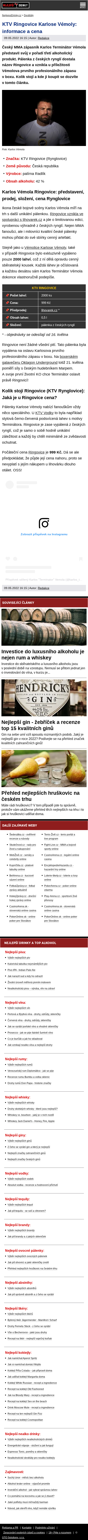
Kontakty (27, 1527)
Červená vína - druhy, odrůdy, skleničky (29, 1020)
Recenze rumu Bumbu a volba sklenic (29, 1077)
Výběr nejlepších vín (19, 1008)
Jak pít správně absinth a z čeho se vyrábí (31, 1294)
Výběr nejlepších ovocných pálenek (27, 1256)
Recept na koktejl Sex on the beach (27, 1401)
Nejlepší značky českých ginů (24, 1159)
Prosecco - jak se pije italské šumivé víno (30, 1032)
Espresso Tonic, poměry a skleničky (27, 1451)
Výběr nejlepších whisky (21, 1102)
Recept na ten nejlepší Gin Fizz (25, 1413)
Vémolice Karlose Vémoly (45, 248)
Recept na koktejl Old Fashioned (26, 1389)
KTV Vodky (44, 413)
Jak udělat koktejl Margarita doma (26, 1376)
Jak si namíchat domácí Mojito (24, 1364)
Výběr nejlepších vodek (21, 1178)
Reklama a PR (10, 1527)
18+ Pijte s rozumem (60, 1532)
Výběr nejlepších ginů (20, 1140)
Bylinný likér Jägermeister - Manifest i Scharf (32, 1320)
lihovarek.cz (49, 310)
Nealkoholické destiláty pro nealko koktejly (31, 1457)
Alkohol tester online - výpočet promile (29, 1483)
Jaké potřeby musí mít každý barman (28, 1502)
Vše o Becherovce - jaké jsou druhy (27, 1332)
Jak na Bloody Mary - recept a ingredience (31, 1395)
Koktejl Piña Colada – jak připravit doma (30, 1370)
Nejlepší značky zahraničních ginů (27, 1153)
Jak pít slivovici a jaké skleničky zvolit (28, 1262)
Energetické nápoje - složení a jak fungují (30, 1445)
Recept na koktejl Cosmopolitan (25, 1419)
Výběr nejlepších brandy (21, 1230)
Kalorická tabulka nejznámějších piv (27, 963)
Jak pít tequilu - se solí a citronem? (27, 1210)
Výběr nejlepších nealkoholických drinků (30, 1439)
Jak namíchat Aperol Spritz (22, 1358)
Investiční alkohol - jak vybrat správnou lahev (32, 1489)
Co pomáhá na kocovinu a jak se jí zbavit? (31, 1496)
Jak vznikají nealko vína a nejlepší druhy (30, 1045)
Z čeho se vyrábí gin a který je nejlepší (29, 1147)
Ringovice (36, 452)
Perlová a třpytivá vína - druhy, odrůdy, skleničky (34, 1014)
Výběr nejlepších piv (19, 957)
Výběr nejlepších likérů (20, 1314)
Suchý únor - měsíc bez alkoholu (26, 1477)
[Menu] (83, 5)
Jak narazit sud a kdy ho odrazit (25, 976)
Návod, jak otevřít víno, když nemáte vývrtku (32, 1508)
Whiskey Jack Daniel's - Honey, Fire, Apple (31, 1121)
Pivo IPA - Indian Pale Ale (21, 970)
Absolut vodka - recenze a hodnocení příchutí (33, 1185)
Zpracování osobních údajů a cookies (24, 1532)
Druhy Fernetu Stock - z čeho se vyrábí (29, 1326)
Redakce (43, 38)
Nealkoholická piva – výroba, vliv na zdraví (31, 988)
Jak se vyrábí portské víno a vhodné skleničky (33, 1026)
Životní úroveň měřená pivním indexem (29, 982)
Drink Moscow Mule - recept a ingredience (31, 1407)
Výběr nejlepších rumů (20, 1064)
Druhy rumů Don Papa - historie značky (29, 1083)
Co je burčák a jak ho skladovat (25, 1038)
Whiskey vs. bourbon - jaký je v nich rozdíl (31, 1115)
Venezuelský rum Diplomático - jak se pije (31, 1070)
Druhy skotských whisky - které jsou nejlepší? (33, 1108)
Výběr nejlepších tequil (20, 1204)
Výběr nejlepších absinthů (22, 1288)
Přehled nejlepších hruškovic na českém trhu (32, 1268)
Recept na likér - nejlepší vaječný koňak (30, 1338)
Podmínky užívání (45, 1527)
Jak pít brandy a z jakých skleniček (27, 1236)
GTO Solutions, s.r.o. (13, 1537)
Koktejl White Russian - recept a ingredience (32, 1383)
